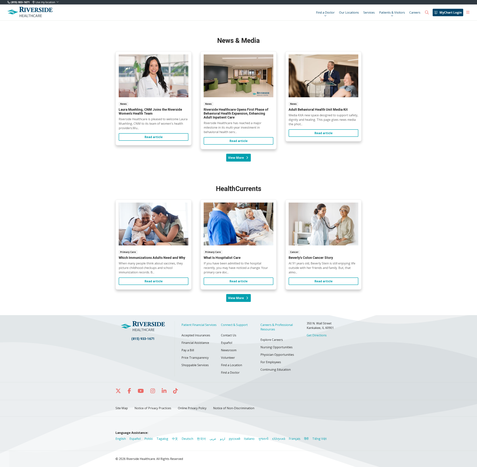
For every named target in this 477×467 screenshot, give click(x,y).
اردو (222, 439)
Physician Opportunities (277, 355)
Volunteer (228, 358)
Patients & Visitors (392, 12)
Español (226, 343)
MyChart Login (451, 12)
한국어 (201, 439)
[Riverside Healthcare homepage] (30, 12)
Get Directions (317, 335)
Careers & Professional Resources (276, 327)
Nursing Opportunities (276, 347)
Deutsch (187, 439)
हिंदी (306, 439)
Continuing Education (275, 369)
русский (234, 439)
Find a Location (231, 365)
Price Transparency (195, 358)
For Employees (270, 362)
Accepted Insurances (195, 335)
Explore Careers (271, 340)
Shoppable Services (195, 365)
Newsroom (228, 350)
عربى (213, 439)
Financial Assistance (195, 343)
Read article (153, 98)
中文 (175, 439)
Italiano (249, 439)
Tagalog (162, 439)
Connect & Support (234, 325)
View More (237, 159)
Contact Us (228, 335)
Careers (414, 12)
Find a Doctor (325, 12)
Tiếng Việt (319, 439)
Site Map (122, 408)
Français (294, 439)
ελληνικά (278, 439)
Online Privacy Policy (192, 408)
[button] (468, 12)
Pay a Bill (187, 350)
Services (369, 12)
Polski (148, 439)
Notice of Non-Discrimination (233, 408)
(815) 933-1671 (20, 2)
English (121, 439)
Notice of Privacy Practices (153, 408)
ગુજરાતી (263, 439)
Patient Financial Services (199, 325)
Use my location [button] (45, 2)
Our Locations (349, 12)
